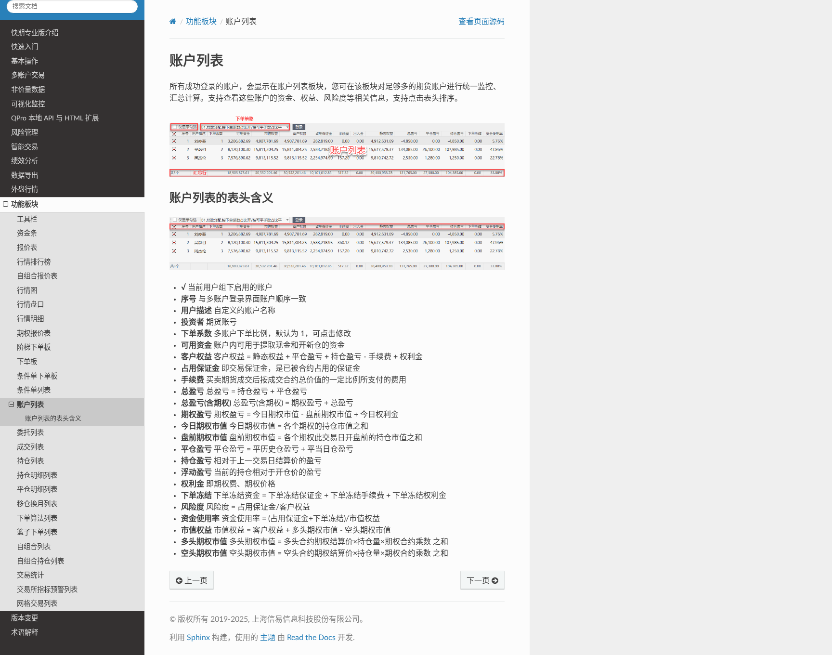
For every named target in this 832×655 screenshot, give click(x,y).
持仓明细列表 (37, 475)
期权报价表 (34, 333)
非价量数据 (28, 89)
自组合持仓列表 (40, 561)
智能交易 (24, 147)
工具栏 (27, 219)
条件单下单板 (37, 376)
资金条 (27, 233)
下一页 (479, 581)
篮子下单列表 (37, 532)
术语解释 (24, 632)
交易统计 (30, 575)
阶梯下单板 (34, 347)
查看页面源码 (481, 22)
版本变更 (24, 618)
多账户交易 (28, 75)
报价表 (27, 247)
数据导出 (24, 175)
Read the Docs (311, 638)
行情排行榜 (34, 262)
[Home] (173, 21)
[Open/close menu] (5, 204)
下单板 (27, 362)
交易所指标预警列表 (47, 589)
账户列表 (30, 404)
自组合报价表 (37, 276)
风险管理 (24, 132)
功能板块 (24, 204)
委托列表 (30, 432)
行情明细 (30, 319)
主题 (267, 638)
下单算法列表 (37, 518)
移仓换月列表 (37, 504)
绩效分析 (24, 161)
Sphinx (198, 638)
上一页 (195, 581)
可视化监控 (28, 104)
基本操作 (24, 61)
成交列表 (30, 447)
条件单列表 (34, 390)
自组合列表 (34, 546)
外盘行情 (24, 189)
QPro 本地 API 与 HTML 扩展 (55, 118)
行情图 (27, 290)
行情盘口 (30, 304)
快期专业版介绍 (34, 33)
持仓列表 (30, 461)
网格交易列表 (37, 603)
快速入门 (24, 47)
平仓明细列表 (37, 489)
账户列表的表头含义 (53, 419)
